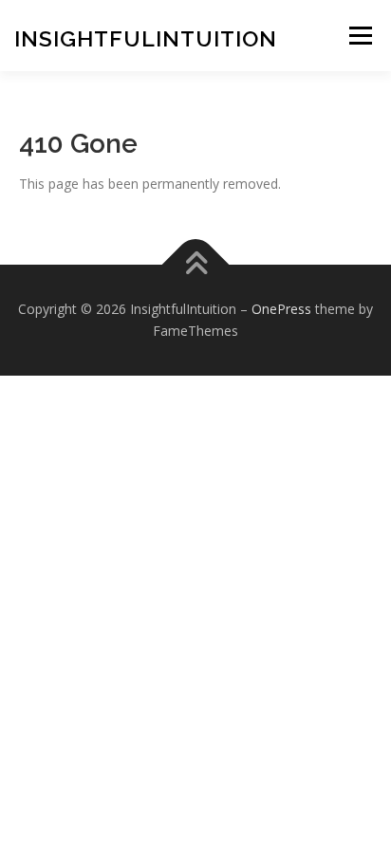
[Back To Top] (196, 264)
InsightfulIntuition (145, 38)
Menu (360, 36)
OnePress (281, 309)
